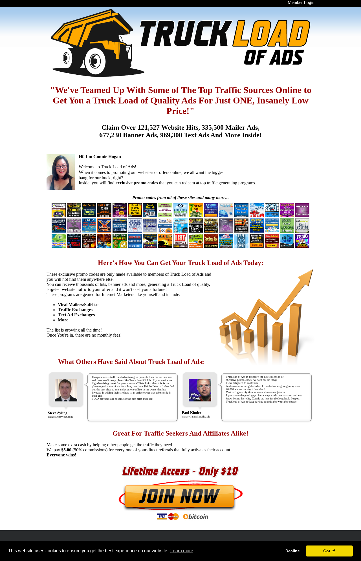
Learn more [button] (181, 550)
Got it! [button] (329, 551)
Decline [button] (292, 551)
